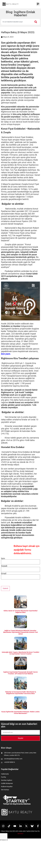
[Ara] (36, 22)
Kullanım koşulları (7, 786)
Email (3, 573)
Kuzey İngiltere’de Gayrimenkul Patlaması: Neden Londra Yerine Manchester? (20, 712)
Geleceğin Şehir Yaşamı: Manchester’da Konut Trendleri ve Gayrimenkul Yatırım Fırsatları (20, 653)
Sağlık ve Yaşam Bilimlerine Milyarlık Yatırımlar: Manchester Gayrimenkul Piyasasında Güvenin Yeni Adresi (20, 632)
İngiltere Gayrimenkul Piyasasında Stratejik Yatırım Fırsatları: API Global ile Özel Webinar (20, 673)
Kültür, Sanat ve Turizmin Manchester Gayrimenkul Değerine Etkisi (20, 611)
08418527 (20, 833)
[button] (38, 4)
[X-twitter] (26, 826)
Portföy (3, 777)
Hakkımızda (5, 774)
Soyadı (4, 566)
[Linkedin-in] (20, 826)
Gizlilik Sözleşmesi (7, 783)
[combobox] (16, 22)
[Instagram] (3, 826)
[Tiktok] (9, 826)
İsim (3, 558)
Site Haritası (5, 790)
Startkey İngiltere (6, 780)
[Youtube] (14, 826)
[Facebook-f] (37, 826)
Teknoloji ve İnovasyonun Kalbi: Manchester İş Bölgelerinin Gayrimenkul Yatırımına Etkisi (20, 692)
